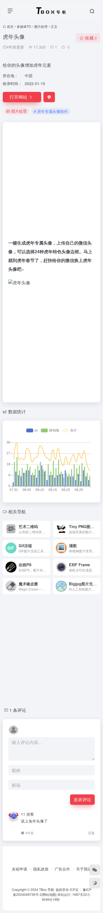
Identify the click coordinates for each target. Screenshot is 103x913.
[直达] (47, 529)
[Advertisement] (51, 183)
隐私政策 (41, 869)
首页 (10, 26)
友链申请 (19, 869)
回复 (91, 832)
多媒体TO (24, 26)
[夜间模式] (94, 883)
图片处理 (41, 26)
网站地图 (49, 894)
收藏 (91, 38)
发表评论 (82, 799)
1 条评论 (17, 710)
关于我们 (83, 869)
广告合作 (62, 869)
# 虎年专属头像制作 (51, 111)
